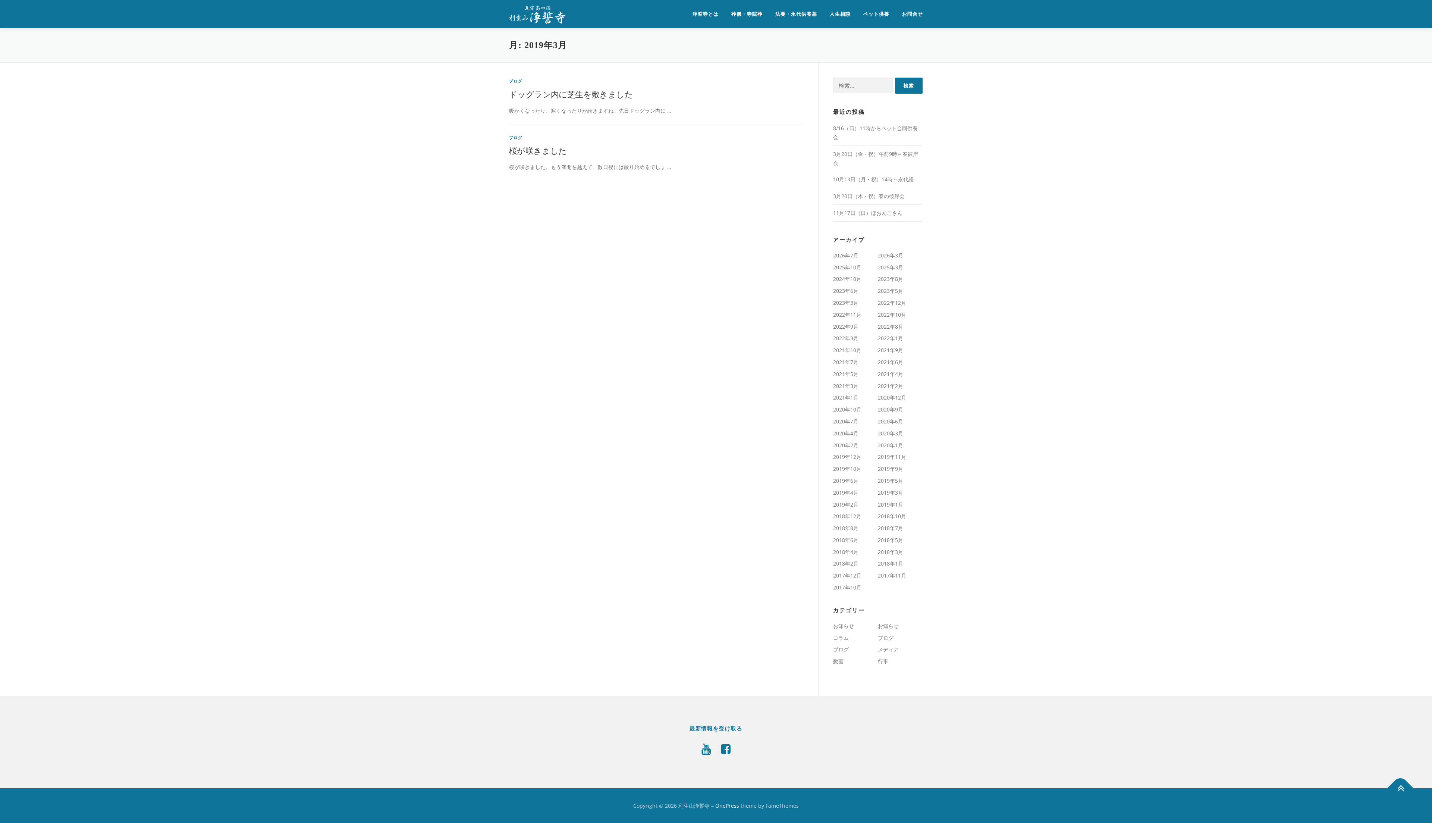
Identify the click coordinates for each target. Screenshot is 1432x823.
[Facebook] (726, 749)
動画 (838, 661)
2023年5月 (890, 290)
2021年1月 (845, 397)
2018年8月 (845, 528)
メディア (888, 649)
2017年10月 (847, 587)
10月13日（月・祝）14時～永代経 (873, 179)
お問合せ (912, 14)
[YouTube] (706, 749)
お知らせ (843, 625)
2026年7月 (845, 255)
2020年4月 (845, 433)
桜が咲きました (538, 151)
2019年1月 (890, 504)
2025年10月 (847, 267)
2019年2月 (845, 504)
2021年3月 (845, 385)
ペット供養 (876, 14)
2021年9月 (890, 350)
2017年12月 (847, 575)
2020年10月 (847, 409)
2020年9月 (890, 409)
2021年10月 (847, 350)
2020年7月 (845, 421)
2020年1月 (890, 445)
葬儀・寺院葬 (747, 14)
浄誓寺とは (706, 14)
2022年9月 (845, 326)
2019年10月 (847, 468)
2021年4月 (890, 374)
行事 (883, 661)
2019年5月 (890, 480)
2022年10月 (892, 314)
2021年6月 (890, 362)
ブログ (516, 81)
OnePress (727, 805)
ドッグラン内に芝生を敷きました (571, 94)
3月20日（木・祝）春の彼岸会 (869, 196)
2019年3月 (890, 492)
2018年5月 (890, 540)
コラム (841, 637)
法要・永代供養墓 (796, 14)
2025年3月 (890, 267)
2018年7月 (890, 528)
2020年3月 (890, 433)
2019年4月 (845, 492)
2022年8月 (890, 326)
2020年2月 (845, 445)
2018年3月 (890, 552)
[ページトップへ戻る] (1400, 788)
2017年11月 (892, 575)
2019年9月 (890, 468)
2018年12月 (847, 516)
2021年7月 (845, 362)
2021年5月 (845, 374)
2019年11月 (892, 456)
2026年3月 (890, 255)
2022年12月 (892, 302)
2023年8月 (890, 278)
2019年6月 (845, 480)
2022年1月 (890, 338)
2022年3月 (845, 338)
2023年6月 (845, 290)
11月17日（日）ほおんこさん (867, 212)
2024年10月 (847, 278)
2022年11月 (847, 314)
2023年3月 (845, 302)
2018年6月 (845, 540)
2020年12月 (892, 397)
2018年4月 (845, 552)
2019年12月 (847, 456)
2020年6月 (890, 421)
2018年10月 (892, 516)
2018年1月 (890, 563)
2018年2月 (845, 563)
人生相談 (840, 14)
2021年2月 (890, 385)
